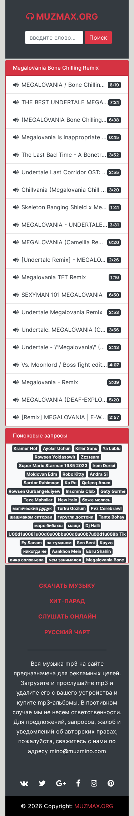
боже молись (96, 499)
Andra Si (99, 474)
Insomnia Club (80, 491)
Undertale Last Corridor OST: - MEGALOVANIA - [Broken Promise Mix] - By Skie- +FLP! (74, 172)
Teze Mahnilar (38, 499)
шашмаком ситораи (31, 517)
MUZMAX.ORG (93, 806)
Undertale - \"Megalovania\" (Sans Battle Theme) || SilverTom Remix (74, 347)
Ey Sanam (31, 542)
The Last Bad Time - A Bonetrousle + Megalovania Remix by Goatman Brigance (74, 154)
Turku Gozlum (71, 508)
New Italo (67, 499)
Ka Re (70, 482)
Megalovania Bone (105, 559)
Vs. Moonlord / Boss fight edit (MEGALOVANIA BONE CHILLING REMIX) (74, 364)
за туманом (59, 542)
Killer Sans (86, 448)
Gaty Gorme (112, 491)
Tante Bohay (111, 517)
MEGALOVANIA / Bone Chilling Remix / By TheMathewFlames (74, 84)
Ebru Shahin (98, 551)
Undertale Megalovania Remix (70, 312)
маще (74, 525)
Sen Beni (86, 542)
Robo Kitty (73, 474)
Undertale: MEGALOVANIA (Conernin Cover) (74, 329)
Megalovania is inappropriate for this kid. (74, 137)
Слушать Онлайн (67, 616)
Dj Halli (92, 525)
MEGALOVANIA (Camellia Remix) (70, 242)
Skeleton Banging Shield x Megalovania (74, 207)
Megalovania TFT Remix (70, 277)
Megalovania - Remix (70, 382)
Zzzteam (90, 457)
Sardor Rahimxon (41, 482)
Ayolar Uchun (56, 448)
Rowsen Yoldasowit (55, 457)
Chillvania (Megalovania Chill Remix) (70, 189)
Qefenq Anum (96, 482)
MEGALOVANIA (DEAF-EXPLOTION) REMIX (74, 399)
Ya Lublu (111, 448)
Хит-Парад (67, 601)
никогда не (34, 551)
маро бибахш (48, 525)
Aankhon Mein (66, 551)
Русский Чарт (67, 632)
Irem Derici (104, 465)
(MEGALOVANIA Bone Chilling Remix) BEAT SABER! (74, 119)
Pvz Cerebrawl (106, 508)
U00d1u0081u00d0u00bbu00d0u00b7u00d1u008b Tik (67, 534)
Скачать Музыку (67, 585)
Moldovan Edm (41, 474)
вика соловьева (27, 559)
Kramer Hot (26, 448)
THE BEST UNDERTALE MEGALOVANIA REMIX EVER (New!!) (74, 102)
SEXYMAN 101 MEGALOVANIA (70, 294)
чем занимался (65, 559)
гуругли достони (75, 517)
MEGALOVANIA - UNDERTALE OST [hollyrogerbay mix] (74, 224)
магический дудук (32, 508)
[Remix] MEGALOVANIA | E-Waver (70, 417)
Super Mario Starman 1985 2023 (53, 465)
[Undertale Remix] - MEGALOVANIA (70, 259)
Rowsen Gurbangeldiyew (34, 491)
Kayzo (106, 542)
